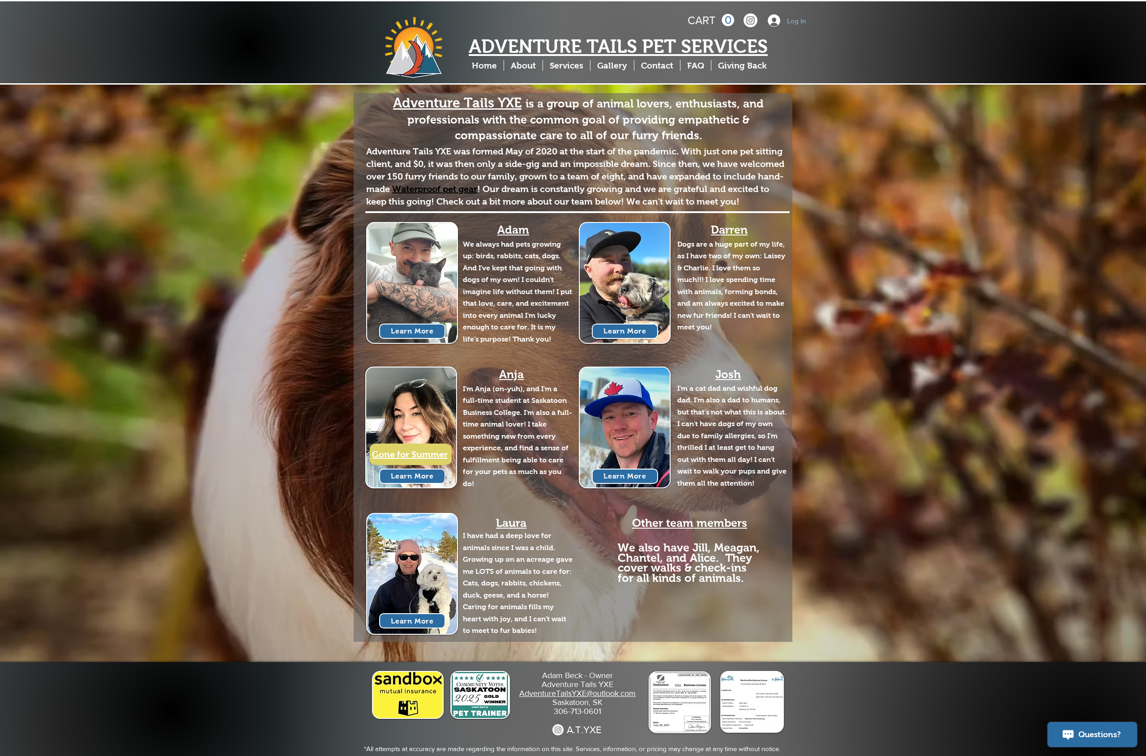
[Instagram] (750, 20)
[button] (711, 20)
